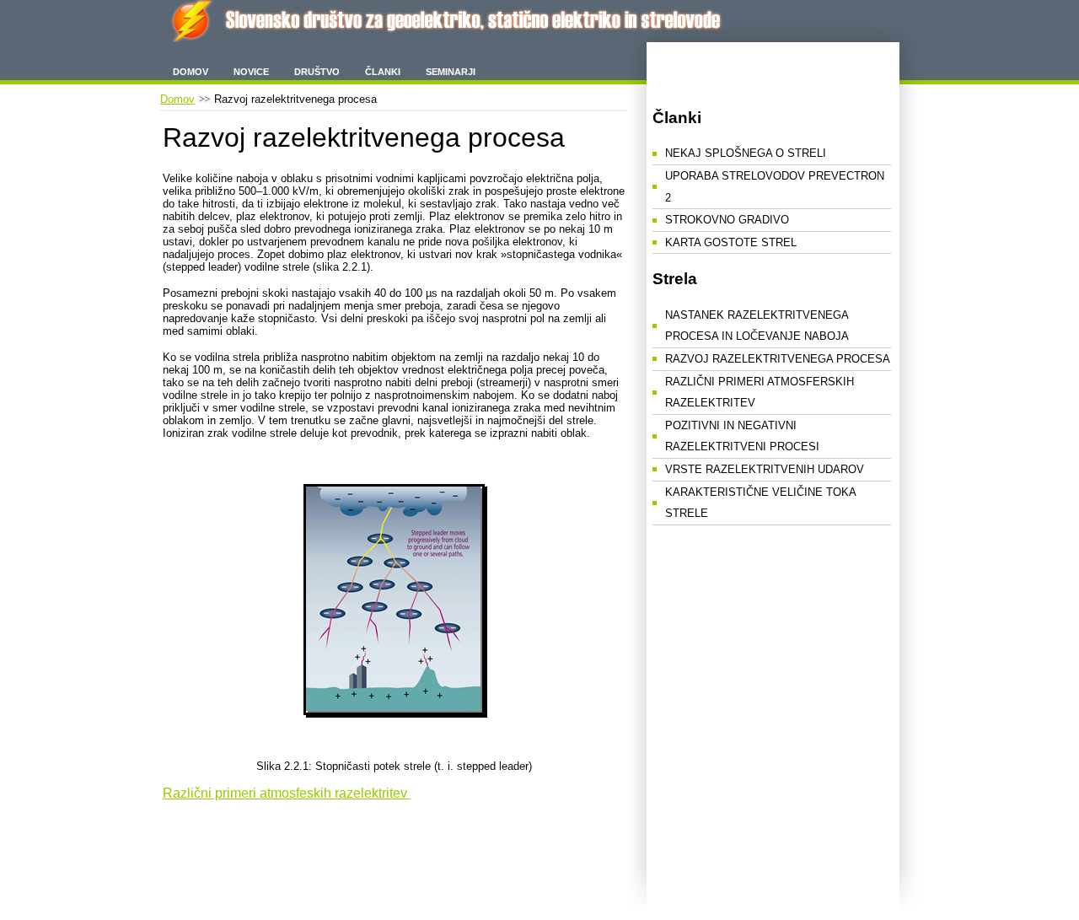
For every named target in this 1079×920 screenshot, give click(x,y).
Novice (251, 72)
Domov (190, 72)
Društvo (317, 72)
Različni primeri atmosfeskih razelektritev (287, 793)
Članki (382, 72)
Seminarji (450, 72)
